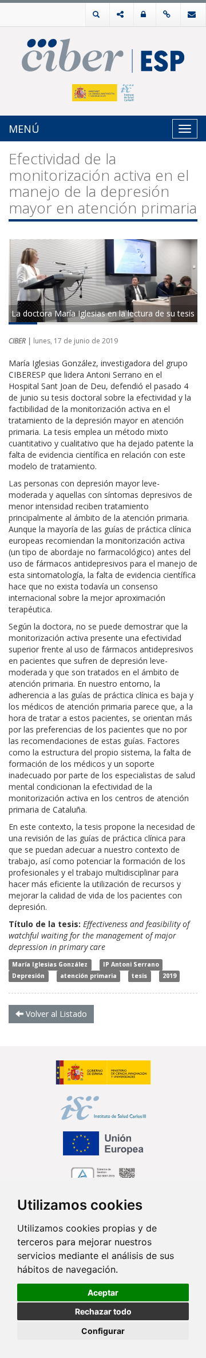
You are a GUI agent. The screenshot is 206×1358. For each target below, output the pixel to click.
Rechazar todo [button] (103, 1311)
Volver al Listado (55, 1013)
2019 (169, 976)
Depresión (28, 976)
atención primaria (88, 976)
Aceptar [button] (103, 1292)
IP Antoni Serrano (131, 965)
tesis (139, 976)
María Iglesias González (50, 965)
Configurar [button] (103, 1331)
